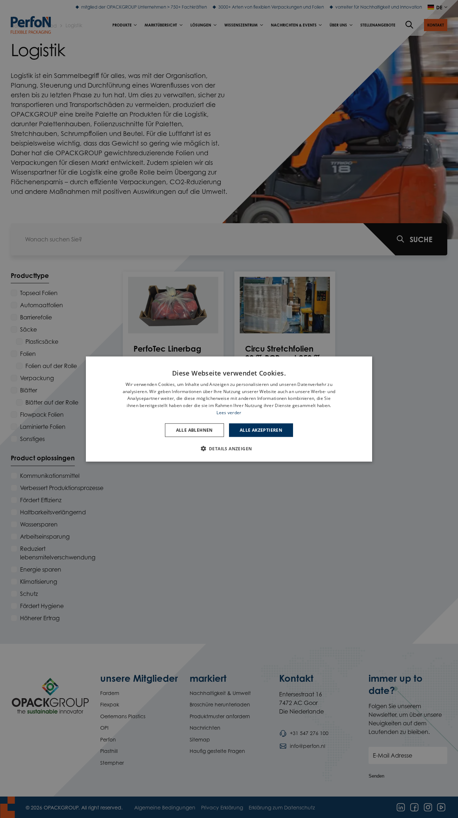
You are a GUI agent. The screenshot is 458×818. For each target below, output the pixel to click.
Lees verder (228, 413)
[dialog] (229, 409)
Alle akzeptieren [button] (261, 430)
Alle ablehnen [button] (194, 430)
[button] (229, 448)
